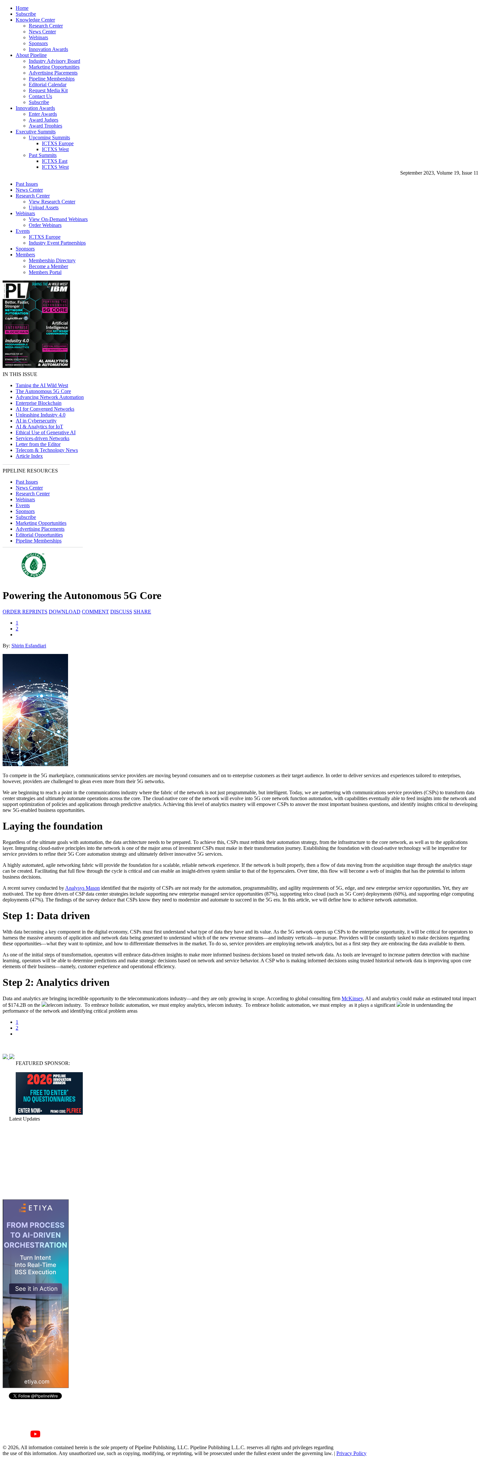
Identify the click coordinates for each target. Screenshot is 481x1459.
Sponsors (38, 43)
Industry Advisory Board (54, 61)
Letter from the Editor (38, 444)
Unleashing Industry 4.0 (40, 415)
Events (23, 231)
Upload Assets (44, 207)
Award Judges (43, 120)
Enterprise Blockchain (39, 403)
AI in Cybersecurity (36, 420)
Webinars (38, 37)
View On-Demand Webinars (58, 219)
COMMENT (95, 611)
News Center (42, 31)
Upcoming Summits (49, 137)
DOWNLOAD (64, 611)
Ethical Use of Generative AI (46, 432)
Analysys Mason (82, 888)
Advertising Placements (53, 73)
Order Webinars (45, 225)
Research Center (46, 25)
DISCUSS (121, 611)
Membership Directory (52, 260)
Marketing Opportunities (54, 67)
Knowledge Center (35, 20)
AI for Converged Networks (45, 409)
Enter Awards (43, 114)
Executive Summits (36, 131)
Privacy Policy (351, 1453)
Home (22, 8)
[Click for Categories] (49, 1113)
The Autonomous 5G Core (43, 391)
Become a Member (48, 266)
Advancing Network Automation (50, 397)
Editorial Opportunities (39, 535)
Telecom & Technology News (47, 450)
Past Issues (27, 184)
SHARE (142, 611)
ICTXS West (55, 149)
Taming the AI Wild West (42, 385)
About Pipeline (31, 55)
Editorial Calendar (47, 84)
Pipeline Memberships (52, 78)
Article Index (29, 456)
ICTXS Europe (58, 143)
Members (25, 254)
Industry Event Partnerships (57, 243)
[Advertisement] (35, 1160)
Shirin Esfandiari (28, 645)
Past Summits (43, 155)
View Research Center (52, 201)
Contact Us (40, 96)
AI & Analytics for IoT (39, 426)
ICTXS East (54, 161)
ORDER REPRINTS (25, 611)
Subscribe (26, 14)
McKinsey (352, 998)
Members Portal (45, 272)
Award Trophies (45, 126)
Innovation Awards (48, 49)
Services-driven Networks (42, 438)
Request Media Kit (48, 90)
